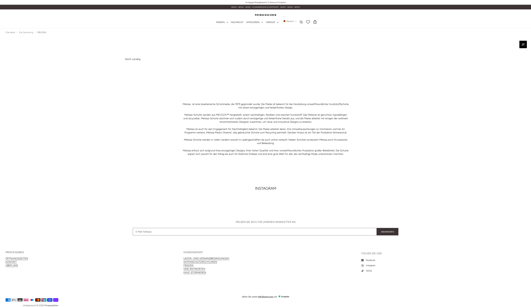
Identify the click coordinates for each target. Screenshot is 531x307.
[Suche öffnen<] (301, 21)
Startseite (10, 32)
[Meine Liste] (308, 22)
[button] (290, 21)
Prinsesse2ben (51, 305)
